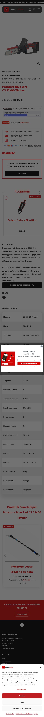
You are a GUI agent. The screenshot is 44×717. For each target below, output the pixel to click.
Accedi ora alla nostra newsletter (29, 363)
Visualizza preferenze (22, 708)
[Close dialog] (42, 346)
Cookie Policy (10, 714)
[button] (40, 668)
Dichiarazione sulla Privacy (24, 714)
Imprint (36, 714)
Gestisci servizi (21, 689)
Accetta (22, 696)
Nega (22, 702)
